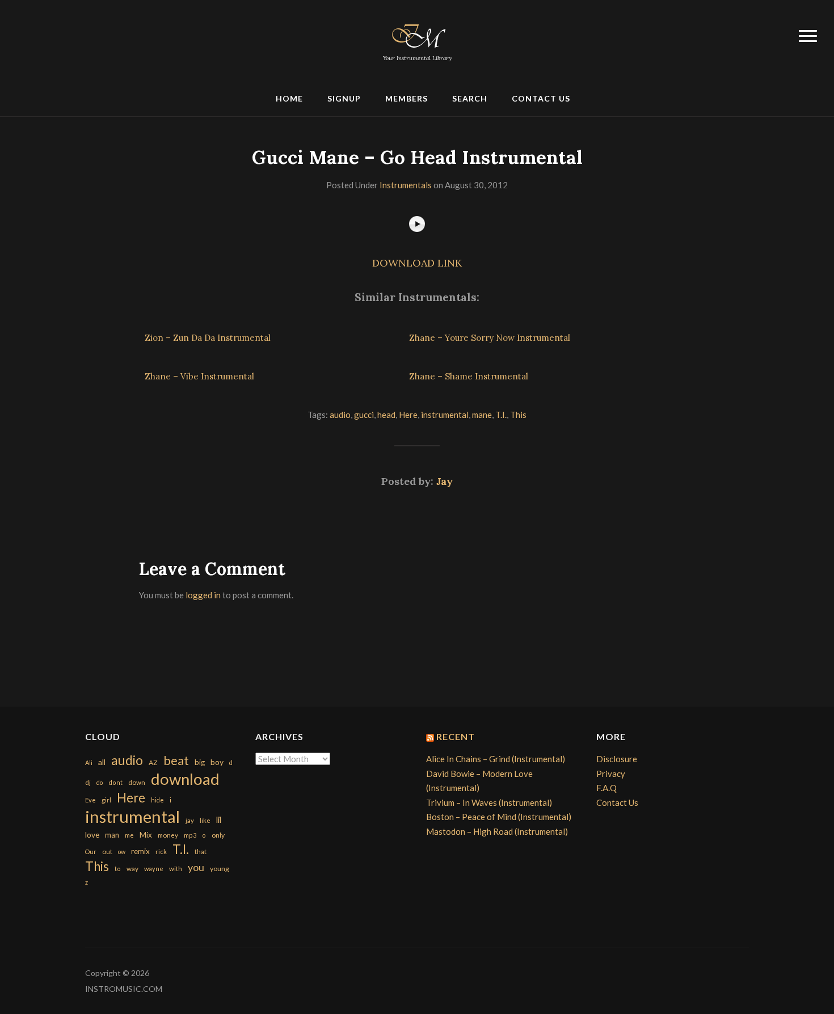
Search (469, 98)
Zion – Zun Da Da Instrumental (208, 337)
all (102, 762)
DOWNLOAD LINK (417, 262)
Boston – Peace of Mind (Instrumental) (498, 817)
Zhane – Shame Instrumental (468, 376)
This (518, 414)
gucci (364, 414)
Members (406, 98)
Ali (88, 762)
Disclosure (616, 759)
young (219, 868)
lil (218, 819)
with (175, 868)
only (218, 835)
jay (190, 820)
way (132, 868)
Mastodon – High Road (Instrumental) (497, 831)
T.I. (501, 414)
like (205, 820)
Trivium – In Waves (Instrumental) (489, 802)
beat (176, 760)
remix (140, 851)
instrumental (445, 414)
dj (88, 782)
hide (157, 800)
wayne (153, 868)
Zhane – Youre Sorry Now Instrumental (489, 337)
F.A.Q (606, 788)
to (118, 868)
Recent (455, 736)
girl (106, 800)
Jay (444, 481)
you (196, 867)
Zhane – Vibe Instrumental (199, 376)
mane (482, 414)
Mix (146, 834)
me (129, 835)
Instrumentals (406, 185)
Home (289, 98)
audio (340, 414)
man (112, 834)
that (201, 851)
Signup (344, 98)
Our (90, 851)
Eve (90, 800)
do (99, 782)
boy (217, 762)
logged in (203, 595)
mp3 (190, 835)
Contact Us (541, 98)
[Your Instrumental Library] (417, 34)
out (107, 851)
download (185, 779)
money (168, 835)
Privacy (610, 773)
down (136, 782)
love (92, 834)
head (386, 414)
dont (115, 782)
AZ (153, 762)
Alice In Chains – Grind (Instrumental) (495, 759)
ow (121, 851)
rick (161, 851)
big (200, 762)
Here (408, 414)
